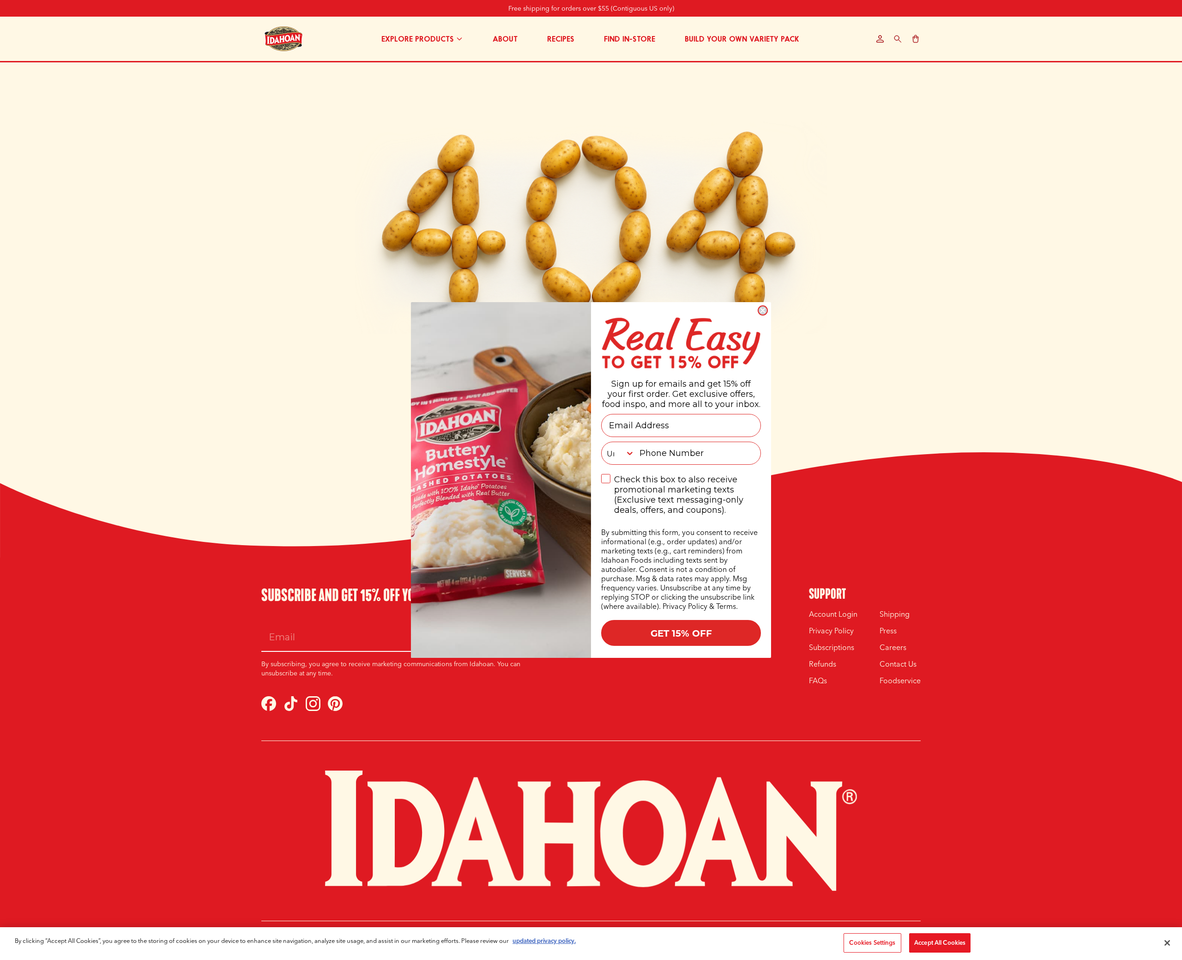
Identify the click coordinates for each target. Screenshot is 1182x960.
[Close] (1167, 943)
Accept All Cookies (939, 942)
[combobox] (618, 453)
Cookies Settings (872, 942)
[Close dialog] (762, 310)
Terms (726, 606)
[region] (591, 943)
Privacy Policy (685, 606)
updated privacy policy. (544, 940)
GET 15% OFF (681, 632)
